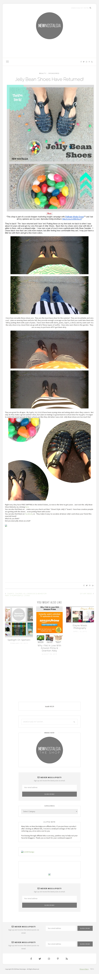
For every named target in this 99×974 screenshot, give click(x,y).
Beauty (42, 73)
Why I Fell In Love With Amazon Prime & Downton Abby (49, 648)
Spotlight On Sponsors (19, 640)
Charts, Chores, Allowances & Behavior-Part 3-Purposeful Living (26, 595)
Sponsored (53, 73)
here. (27, 507)
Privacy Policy (84, 969)
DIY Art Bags (86, 594)
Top (93, 968)
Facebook (29, 514)
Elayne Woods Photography (80, 626)
